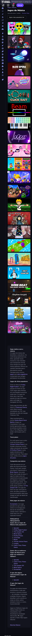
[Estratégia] (2, 54)
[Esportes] (2, 51)
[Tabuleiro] (2, 72)
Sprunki (16, 528)
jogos (12, 374)
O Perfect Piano (15, 450)
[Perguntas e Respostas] (2, 63)
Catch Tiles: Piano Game (20, 546)
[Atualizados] (2, 20)
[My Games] (8, 5)
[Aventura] (2, 39)
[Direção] (2, 48)
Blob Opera (14, 472)
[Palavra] (2, 60)
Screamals (13, 504)
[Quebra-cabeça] (2, 66)
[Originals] (2, 23)
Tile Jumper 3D (19, 532)
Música (14, 7)
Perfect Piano (18, 536)
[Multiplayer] (2, 26)
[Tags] (2, 79)
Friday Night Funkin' (17, 386)
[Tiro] (2, 75)
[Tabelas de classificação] (2, 29)
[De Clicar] (2, 45)
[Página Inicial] (2, 8)
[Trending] (2, 17)
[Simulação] (2, 69)
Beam (16, 540)
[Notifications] (13, 5)
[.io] (2, 57)
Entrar (20, 5)
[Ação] (2, 33)
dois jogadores (22, 374)
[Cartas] (2, 42)
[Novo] (2, 14)
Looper (16, 543)
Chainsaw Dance (21, 407)
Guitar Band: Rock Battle (18, 421)
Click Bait (17, 538)
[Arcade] (2, 36)
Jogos (9, 7)
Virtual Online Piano (17, 444)
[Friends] (3, 5)
